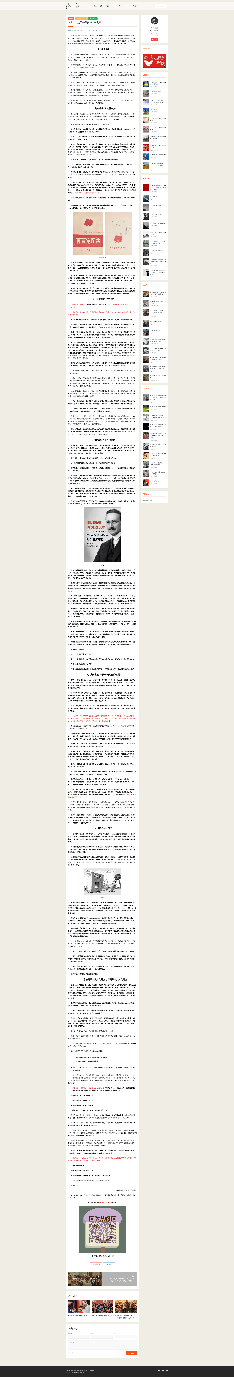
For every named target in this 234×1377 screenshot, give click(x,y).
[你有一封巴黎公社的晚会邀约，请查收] (146, 474)
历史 (120, 6)
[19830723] (154, 21)
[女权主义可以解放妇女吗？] (146, 252)
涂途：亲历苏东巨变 (155, 330)
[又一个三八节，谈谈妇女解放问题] (146, 129)
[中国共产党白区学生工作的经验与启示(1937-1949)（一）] (146, 368)
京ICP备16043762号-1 (87, 1370)
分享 (109, 1264)
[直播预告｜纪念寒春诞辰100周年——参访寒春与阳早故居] (146, 417)
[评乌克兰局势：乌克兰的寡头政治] (146, 120)
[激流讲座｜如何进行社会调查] (146, 408)
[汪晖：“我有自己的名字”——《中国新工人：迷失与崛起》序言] (146, 272)
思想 (101, 6)
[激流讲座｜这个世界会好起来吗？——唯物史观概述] (146, 426)
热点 (95, 6)
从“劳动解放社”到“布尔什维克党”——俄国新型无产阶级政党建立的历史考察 (158, 187)
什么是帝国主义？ (155, 196)
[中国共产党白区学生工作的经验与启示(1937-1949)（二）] (146, 359)
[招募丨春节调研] (146, 483)
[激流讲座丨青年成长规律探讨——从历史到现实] (146, 455)
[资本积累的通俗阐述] (146, 93)
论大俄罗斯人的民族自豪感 (157, 223)
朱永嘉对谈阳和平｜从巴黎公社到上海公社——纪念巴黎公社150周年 (158, 397)
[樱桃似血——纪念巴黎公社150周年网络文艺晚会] (146, 464)
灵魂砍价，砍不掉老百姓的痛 (158, 154)
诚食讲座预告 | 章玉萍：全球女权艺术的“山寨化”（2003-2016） (158, 435)
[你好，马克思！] (146, 111)
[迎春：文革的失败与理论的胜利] (102, 1306)
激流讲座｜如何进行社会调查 (158, 406)
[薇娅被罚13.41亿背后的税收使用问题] (146, 147)
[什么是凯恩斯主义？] (146, 216)
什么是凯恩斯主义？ (155, 214)
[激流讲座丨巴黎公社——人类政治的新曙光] (146, 446)
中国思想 (71, 18)
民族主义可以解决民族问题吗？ (78, 1315)
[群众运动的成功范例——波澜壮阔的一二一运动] (146, 350)
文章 (151, 35)
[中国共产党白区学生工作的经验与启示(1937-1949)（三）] (146, 341)
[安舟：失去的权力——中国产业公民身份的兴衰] (146, 243)
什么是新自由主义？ (155, 205)
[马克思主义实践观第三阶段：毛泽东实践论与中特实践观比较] (126, 1306)
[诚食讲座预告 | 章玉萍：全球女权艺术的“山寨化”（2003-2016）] (146, 435)
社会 (114, 6)
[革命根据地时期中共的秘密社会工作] (146, 303)
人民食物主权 (146, 500)
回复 (157, 35)
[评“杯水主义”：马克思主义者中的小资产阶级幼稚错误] (146, 102)
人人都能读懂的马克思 (81, 18)
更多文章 (154, 39)
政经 (108, 6)
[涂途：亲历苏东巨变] (146, 332)
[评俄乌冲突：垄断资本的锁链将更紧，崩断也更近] (146, 138)
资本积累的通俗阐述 (155, 91)
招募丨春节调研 (154, 481)
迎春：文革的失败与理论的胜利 (102, 1315)
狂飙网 (151, 500)
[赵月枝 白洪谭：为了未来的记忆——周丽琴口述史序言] (146, 294)
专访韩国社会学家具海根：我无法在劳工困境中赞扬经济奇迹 (158, 261)
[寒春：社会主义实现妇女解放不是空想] (146, 234)
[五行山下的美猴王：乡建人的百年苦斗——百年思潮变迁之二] (146, 165)
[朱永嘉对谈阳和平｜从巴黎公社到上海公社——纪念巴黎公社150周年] (146, 397)
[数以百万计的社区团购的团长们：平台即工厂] (146, 84)
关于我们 (134, 6)
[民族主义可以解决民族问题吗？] (79, 1306)
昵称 (70, 1333)
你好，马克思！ (154, 109)
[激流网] (73, 5)
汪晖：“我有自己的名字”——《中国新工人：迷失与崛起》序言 (158, 272)
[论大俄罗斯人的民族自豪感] (146, 225)
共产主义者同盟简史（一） (157, 321)
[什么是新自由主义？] (146, 207)
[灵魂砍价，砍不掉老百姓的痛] (146, 156)
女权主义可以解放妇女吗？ (157, 250)
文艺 (126, 6)
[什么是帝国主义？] (146, 198)
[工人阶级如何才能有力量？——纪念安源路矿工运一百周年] (146, 312)
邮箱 (93, 1333)
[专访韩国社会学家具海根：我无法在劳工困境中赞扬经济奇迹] (146, 261)
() (97, 1264)
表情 (71, 1352)
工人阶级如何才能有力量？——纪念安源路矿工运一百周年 (158, 312)
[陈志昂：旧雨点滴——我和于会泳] (146, 377)
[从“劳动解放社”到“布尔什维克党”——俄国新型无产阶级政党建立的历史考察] (146, 187)
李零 (98, 31)
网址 (115, 1333)
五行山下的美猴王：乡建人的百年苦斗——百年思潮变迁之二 (158, 165)
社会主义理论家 (93, 18)
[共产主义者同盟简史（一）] (146, 323)
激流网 (79, 1370)
